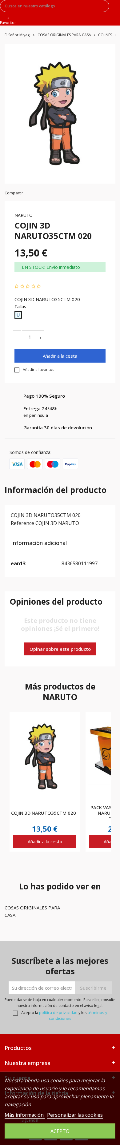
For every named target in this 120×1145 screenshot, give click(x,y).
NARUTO (23, 215)
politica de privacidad (58, 1012)
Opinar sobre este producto (60, 649)
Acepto (60, 1131)
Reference (22, 523)
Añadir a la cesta (60, 356)
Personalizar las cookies (75, 1114)
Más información (25, 1114)
